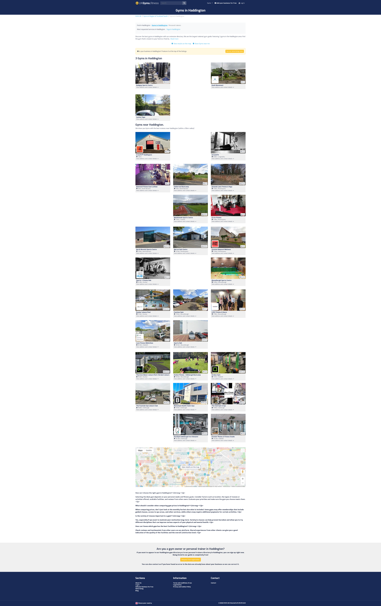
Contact (213, 583)
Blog (137, 591)
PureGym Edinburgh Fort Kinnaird (186, 437)
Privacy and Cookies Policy (182, 587)
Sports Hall (178, 343)
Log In (242, 3)
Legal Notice (177, 585)
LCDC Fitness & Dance (219, 312)
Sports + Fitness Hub (143, 280)
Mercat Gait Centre (180, 249)
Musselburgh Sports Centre (221, 280)
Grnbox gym (216, 375)
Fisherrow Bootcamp (181, 187)
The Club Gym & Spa (219, 406)
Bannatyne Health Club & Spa (184, 406)
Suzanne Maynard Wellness (221, 249)
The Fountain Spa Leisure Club (147, 406)
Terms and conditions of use (182, 583)
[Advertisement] (190, 77)
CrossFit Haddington (144, 155)
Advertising (139, 589)
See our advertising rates (234, 51)
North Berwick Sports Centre (146, 249)
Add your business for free (226, 3)
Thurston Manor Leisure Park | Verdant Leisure (152, 375)
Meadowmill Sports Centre (183, 218)
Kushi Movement (217, 85)
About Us (138, 583)
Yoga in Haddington (173, 29)
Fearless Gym (179, 312)
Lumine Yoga (140, 117)
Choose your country (145, 603)
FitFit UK (138, 16)
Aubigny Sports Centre (144, 85)
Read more (174, 39)
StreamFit (215, 155)
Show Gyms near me (202, 44)
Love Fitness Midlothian (144, 343)
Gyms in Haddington (159, 25)
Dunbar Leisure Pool (143, 312)
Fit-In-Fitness (216, 218)
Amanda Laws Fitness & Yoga (222, 187)
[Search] (184, 3)
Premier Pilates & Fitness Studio (223, 437)
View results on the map (182, 44)
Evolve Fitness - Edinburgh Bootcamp (187, 375)
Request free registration (191, 560)
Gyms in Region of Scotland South (155, 16)
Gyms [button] (209, 3)
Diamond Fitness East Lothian (146, 187)
